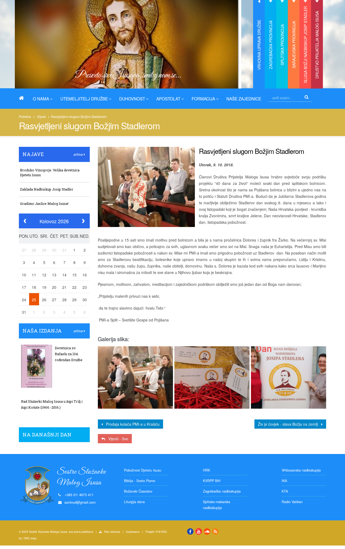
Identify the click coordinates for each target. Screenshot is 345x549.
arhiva (79, 154)
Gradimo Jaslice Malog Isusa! (44, 203)
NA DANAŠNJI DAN (47, 434)
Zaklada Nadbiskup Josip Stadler (46, 189)
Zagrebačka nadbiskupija (222, 491)
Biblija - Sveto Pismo (139, 480)
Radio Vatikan (292, 501)
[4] (212, 377)
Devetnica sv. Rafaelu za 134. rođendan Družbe (68, 354)
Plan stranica (112, 532)
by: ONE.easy (27, 538)
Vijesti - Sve (116, 438)
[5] (288, 377)
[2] (135, 377)
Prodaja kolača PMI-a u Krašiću (131, 424)
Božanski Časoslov (138, 491)
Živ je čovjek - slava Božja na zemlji (289, 424)
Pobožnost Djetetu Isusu (142, 470)
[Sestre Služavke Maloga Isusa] (23, 98)
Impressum (133, 532)
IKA (284, 480)
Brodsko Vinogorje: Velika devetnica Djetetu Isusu (50, 172)
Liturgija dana (134, 501)
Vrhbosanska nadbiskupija (301, 470)
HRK (206, 470)
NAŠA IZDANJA (42, 330)
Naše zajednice (243, 98)
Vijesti (41, 116)
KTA (285, 491)
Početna (25, 116)
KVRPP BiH (211, 480)
